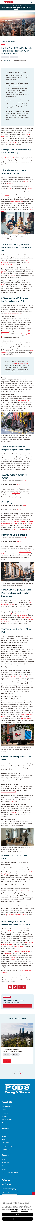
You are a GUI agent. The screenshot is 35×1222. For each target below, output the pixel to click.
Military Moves (6, 1149)
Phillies (31, 619)
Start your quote (17, 1006)
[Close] (32, 1197)
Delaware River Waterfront (22, 529)
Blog (3, 1175)
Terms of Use (24, 1211)
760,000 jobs (11, 275)
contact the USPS (15, 812)
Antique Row (16, 493)
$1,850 (30, 188)
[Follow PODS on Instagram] (6, 1183)
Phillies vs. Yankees (23, 890)
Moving (4, 1133)
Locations (4, 1169)
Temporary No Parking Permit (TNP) (19, 676)
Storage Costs (6, 1166)
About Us (4, 1116)
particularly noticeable (16, 201)
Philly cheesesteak (21, 615)
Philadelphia (5, 57)
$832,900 (26, 181)
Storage (4, 1136)
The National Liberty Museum (16, 521)
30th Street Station (23, 400)
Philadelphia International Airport (18, 363)
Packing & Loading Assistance (10, 1146)
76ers (7, 621)
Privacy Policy (14, 1211)
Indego (9, 349)
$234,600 (10, 183)
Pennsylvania (14, 57)
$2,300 (7, 196)
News (3, 1123)
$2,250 (24, 505)
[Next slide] (21, 1073)
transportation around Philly (13, 313)
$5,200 (9, 188)
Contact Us (5, 1113)
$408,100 (19, 484)
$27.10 (3, 284)
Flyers (14, 621)
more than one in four (11, 142)
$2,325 (24, 538)
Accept (17, 1214)
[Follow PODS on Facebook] (3, 1183)
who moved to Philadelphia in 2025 (16, 914)
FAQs (3, 1159)
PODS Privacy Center (16, 1209)
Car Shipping (5, 1143)
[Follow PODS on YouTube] (10, 1183)
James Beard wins (16, 614)
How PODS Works (7, 1106)
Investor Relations (7, 1119)
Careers (4, 1110)
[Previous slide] (14, 1073)
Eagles (3, 621)
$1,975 (24, 481)
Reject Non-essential (17, 1219)
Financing (4, 1139)
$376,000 (19, 509)
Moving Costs (5, 1162)
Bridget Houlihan (7, 60)
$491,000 (19, 541)
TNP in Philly (12, 801)
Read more (7, 1061)
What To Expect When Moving (10, 1172)
